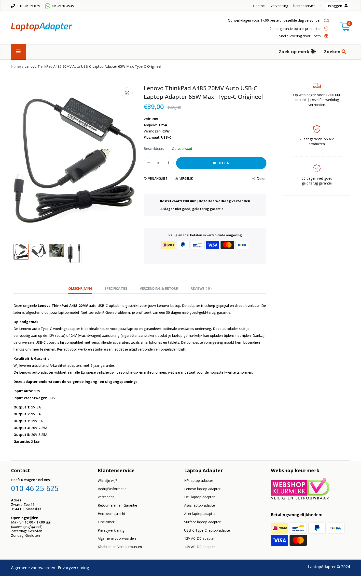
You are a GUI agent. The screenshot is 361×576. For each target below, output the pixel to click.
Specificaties (116, 288)
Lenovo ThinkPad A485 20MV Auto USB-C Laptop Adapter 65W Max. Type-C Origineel (203, 92)
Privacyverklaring (111, 530)
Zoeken (333, 51)
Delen (261, 178)
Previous (18, 160)
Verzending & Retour (159, 288)
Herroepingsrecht (111, 513)
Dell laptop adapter (199, 497)
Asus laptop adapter (200, 505)
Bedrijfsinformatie (112, 488)
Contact (259, 5)
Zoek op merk (295, 51)
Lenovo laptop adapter (202, 488)
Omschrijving (80, 288)
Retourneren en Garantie (117, 505)
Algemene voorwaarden (117, 538)
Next (131, 160)
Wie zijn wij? (107, 480)
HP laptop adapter (198, 480)
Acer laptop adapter (200, 513)
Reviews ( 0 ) (201, 288)
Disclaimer (106, 522)
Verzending (279, 5)
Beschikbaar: (154, 148)
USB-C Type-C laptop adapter (207, 530)
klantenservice (304, 5)
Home (16, 66)
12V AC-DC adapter (199, 538)
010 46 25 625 (28, 5)
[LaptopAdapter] (41, 28)
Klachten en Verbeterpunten (120, 546)
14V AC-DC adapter (199, 546)
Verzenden (106, 497)
